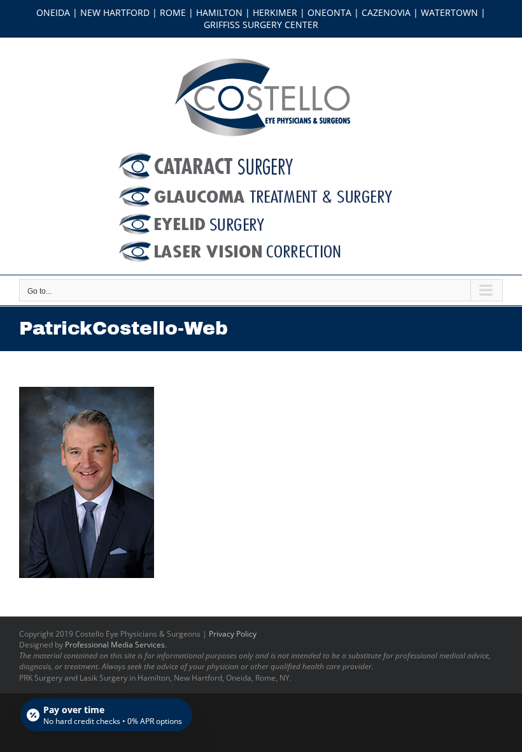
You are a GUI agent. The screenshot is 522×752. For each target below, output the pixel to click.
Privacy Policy (233, 633)
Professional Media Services (115, 644)
